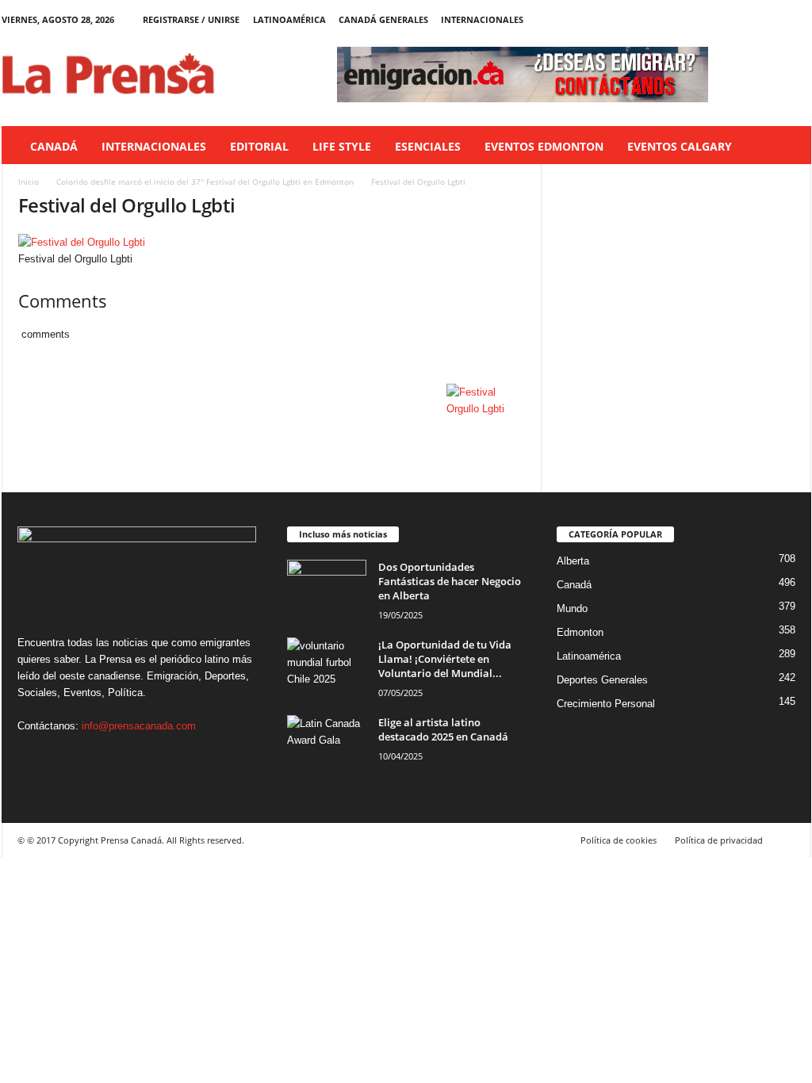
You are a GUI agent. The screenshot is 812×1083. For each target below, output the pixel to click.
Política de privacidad (719, 840)
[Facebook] (725, 19)
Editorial (259, 146)
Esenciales (428, 146)
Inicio (28, 181)
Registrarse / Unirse (191, 19)
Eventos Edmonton (544, 146)
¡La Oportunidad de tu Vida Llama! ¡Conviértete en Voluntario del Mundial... (444, 658)
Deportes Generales (602, 680)
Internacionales (482, 19)
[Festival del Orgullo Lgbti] (272, 242)
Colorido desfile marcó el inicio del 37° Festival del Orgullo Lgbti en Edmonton (205, 181)
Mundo (572, 608)
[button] (787, 146)
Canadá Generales (383, 19)
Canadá (54, 146)
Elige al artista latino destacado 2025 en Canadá (443, 729)
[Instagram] (750, 19)
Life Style (341, 146)
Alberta (573, 561)
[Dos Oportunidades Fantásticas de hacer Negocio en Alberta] (326, 589)
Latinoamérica (289, 19)
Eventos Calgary (679, 146)
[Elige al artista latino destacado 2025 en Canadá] (326, 745)
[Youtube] (799, 19)
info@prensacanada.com (139, 726)
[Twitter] (774, 19)
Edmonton (580, 632)
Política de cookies (618, 840)
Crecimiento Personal (606, 704)
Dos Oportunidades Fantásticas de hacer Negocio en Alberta (449, 581)
